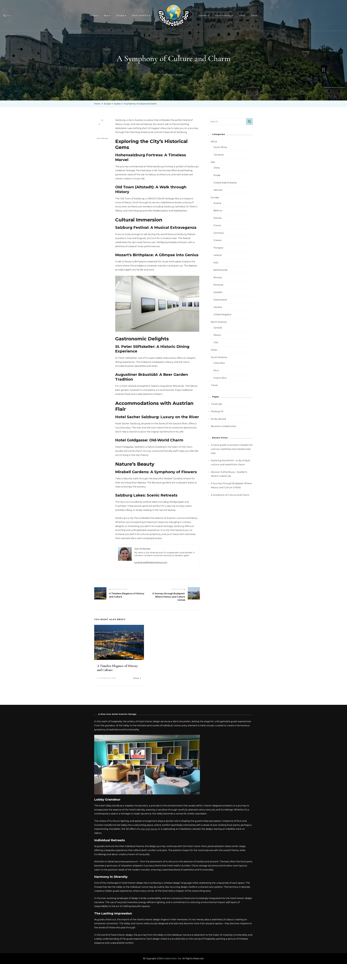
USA (215, 342)
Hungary (218, 247)
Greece (217, 240)
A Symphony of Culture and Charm (230, 495)
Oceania (202, 15)
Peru (216, 370)
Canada (217, 327)
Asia (106, 15)
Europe (120, 15)
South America (223, 15)
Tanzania (218, 154)
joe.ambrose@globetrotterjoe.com (150, 562)
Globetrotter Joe (172, 958)
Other (242, 15)
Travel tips (216, 404)
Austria (217, 203)
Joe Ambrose (102, 138)
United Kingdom (222, 314)
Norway (217, 277)
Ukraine (217, 307)
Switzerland (220, 299)
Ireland (217, 255)
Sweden (217, 292)
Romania (218, 284)
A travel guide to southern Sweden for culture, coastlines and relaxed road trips (232, 449)
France (217, 225)
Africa (93, 15)
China (216, 167)
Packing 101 (217, 411)
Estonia (217, 218)
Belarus (217, 210)
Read (136, 678)
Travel (254, 15)
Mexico (217, 335)
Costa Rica (219, 363)
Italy (215, 262)
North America (140, 15)
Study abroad (218, 419)
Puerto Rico (219, 378)
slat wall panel (149, 829)
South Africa (220, 147)
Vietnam (218, 190)
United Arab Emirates (225, 182)
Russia (216, 175)
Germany (218, 233)
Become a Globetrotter (223, 426)
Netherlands (220, 270)
